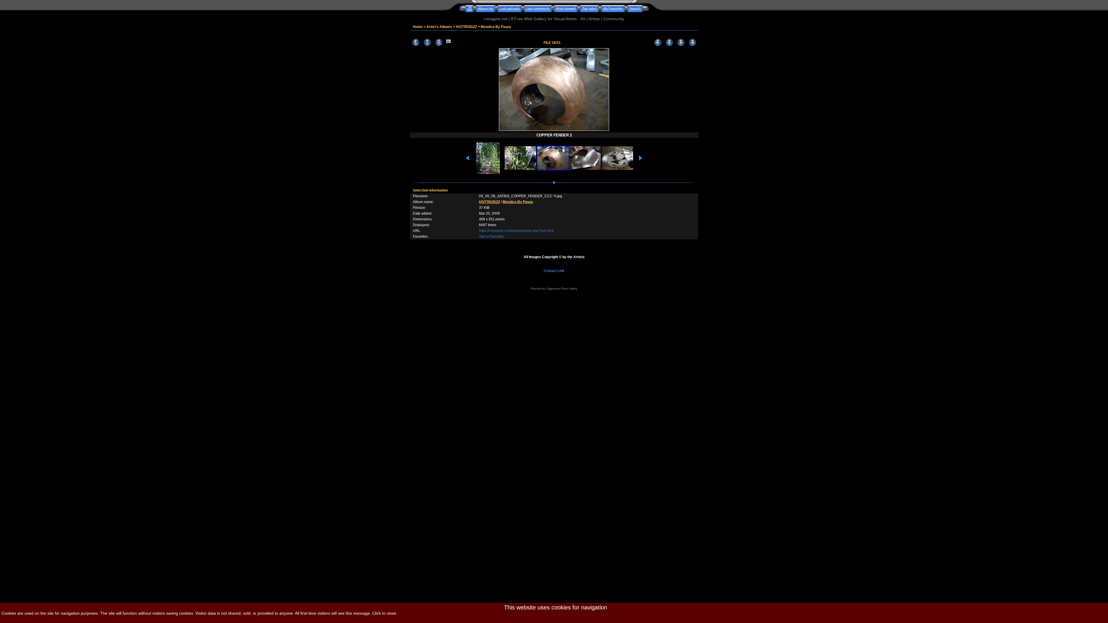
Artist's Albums (439, 27)
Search (635, 9)
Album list (485, 9)
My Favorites (613, 9)
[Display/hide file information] (427, 42)
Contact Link (554, 271)
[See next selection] (681, 42)
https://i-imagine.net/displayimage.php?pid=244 (516, 231)
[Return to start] (658, 42)
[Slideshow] (439, 42)
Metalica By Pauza (496, 27)
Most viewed (566, 9)
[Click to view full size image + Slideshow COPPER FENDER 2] (554, 130)
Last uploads (509, 9)
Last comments (538, 9)
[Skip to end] (692, 42)
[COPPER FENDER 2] (448, 42)
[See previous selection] (669, 42)
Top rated (589, 9)
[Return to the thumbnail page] (416, 42)
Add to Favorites (491, 236)
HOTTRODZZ (466, 27)
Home (418, 27)
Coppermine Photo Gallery (561, 288)
